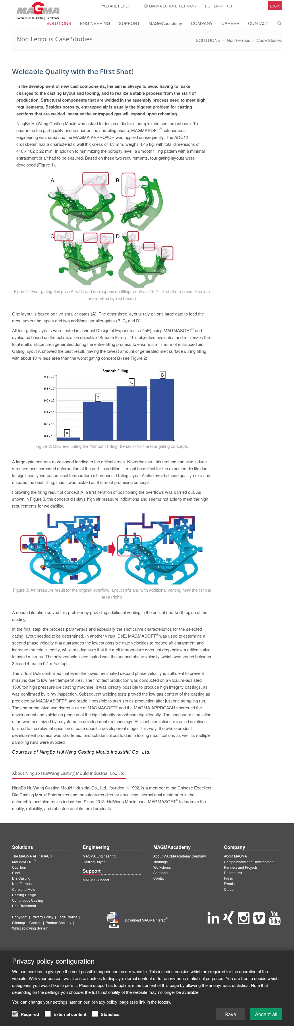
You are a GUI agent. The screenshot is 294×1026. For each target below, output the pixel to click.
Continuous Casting (27, 900)
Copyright (19, 916)
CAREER (230, 23)
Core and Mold (23, 889)
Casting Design (24, 894)
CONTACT (258, 23)
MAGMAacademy (165, 23)
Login (275, 6)
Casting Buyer (94, 861)
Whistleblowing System (30, 928)
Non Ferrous (238, 40)
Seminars (160, 872)
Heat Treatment (24, 905)
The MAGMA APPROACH (32, 855)
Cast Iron (19, 867)
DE (207, 5)
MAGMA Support (96, 879)
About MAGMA (235, 855)
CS (229, 5)
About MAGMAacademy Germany (179, 855)
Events (229, 883)
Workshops (162, 867)
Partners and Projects (241, 867)
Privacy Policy (42, 916)
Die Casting (21, 878)
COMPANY (202, 23)
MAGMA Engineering (99, 855)
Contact (159, 878)
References (233, 872)
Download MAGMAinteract (146, 919)
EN (217, 5)
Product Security (58, 922)
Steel (16, 872)
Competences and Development (249, 861)
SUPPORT (129, 23)
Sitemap (18, 922)
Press (228, 878)
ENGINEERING (95, 23)
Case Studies (269, 40)
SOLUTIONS (208, 40)
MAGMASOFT (24, 861)
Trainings (160, 861)
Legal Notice (68, 916)
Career (229, 889)
